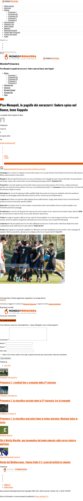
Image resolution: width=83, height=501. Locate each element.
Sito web (3, 351)
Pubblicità (7, 485)
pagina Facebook (55, 304)
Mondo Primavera (29, 304)
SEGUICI (3, 300)
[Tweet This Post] (43, 149)
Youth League (9, 26)
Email (2, 347)
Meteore (7, 28)
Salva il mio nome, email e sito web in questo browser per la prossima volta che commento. (34, 355)
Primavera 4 (12, 20)
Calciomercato (9, 22)
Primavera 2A (13, 14)
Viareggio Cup (9, 24)
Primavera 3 (12, 18)
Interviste (7, 8)
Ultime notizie (9, 6)
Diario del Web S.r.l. (42, 496)
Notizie (6, 10)
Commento (4, 340)
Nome (2, 343)
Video (6, 37)
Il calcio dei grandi (10, 35)
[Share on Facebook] (43, 147)
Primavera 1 (12, 12)
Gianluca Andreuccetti (7, 143)
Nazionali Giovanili (10, 30)
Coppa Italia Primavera (12, 32)
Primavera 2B (13, 16)
